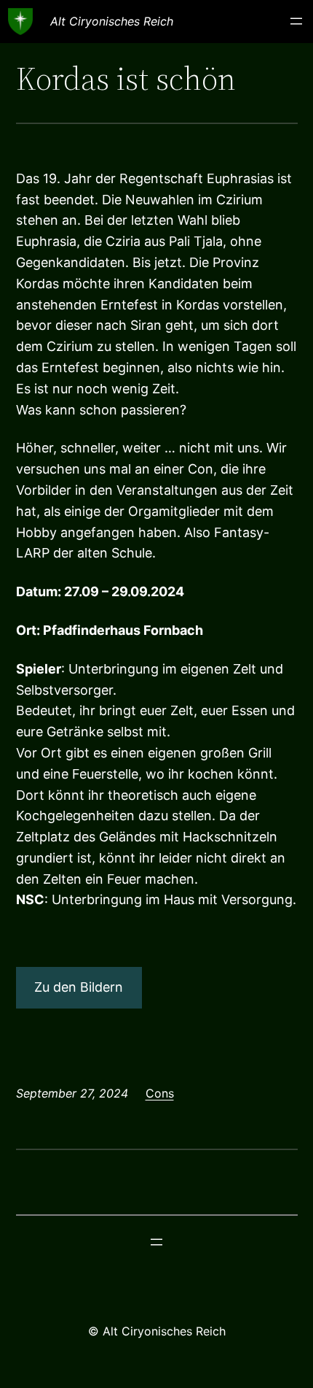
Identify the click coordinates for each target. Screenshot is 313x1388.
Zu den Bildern (78, 987)
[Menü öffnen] (296, 21)
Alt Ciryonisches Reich (111, 21)
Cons (160, 1093)
